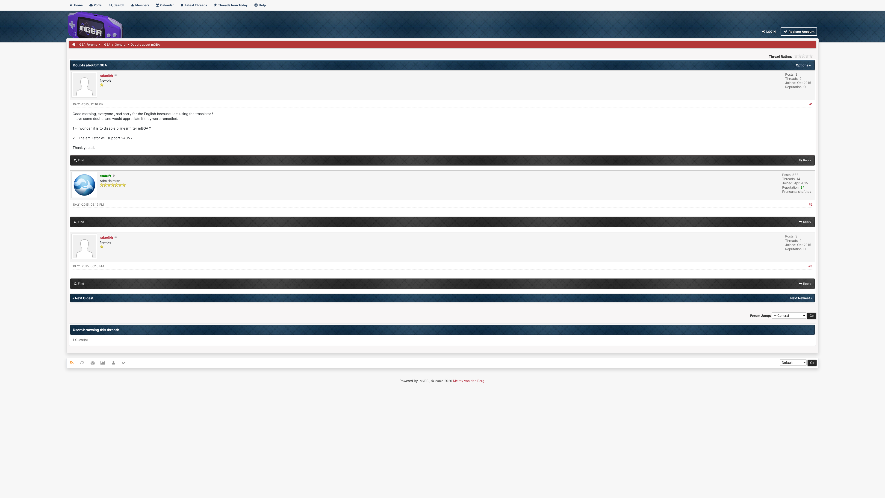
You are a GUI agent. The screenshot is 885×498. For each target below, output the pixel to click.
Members (142, 5)
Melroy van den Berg (468, 381)
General (120, 44)
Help (262, 5)
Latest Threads (195, 5)
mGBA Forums (87, 44)
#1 (810, 104)
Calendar (166, 5)
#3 (810, 266)
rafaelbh (106, 75)
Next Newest (800, 298)
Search (118, 5)
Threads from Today (232, 5)
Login (771, 31)
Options (802, 65)
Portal (98, 5)
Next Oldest (84, 298)
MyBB (424, 381)
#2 (810, 204)
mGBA (106, 44)
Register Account (801, 31)
